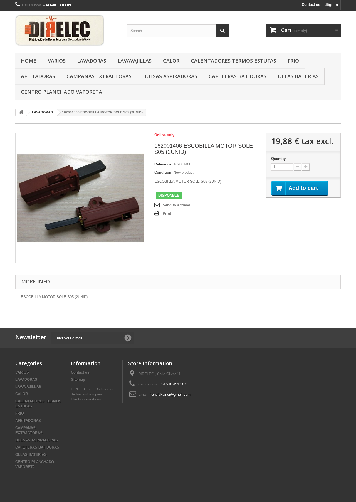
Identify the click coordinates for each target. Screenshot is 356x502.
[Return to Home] (21, 112)
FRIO (293, 60)
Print (167, 213)
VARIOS (57, 60)
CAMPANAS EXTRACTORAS (99, 76)
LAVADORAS (91, 60)
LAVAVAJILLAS (135, 60)
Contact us (311, 5)
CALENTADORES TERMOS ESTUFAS (233, 60)
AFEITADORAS (38, 76)
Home (28, 60)
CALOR (171, 60)
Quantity (278, 159)
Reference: (163, 164)
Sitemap (78, 379)
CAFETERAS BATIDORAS (237, 76)
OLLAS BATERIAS (298, 76)
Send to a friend (176, 205)
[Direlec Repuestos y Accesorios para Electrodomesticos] (66, 30)
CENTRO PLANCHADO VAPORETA (61, 91)
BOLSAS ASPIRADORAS (170, 76)
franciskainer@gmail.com (170, 394)
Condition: (163, 172)
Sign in (331, 5)
